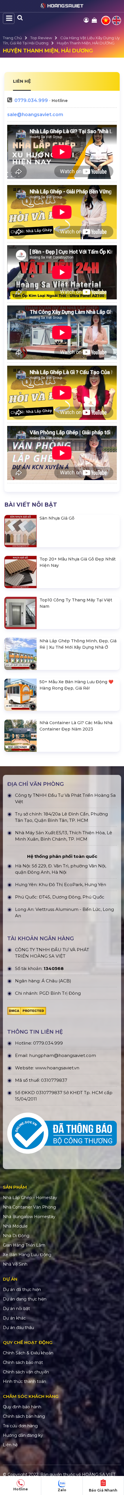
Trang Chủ (12, 37)
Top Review (41, 37)
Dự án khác (14, 1318)
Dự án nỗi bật (16, 1308)
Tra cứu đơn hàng (20, 1425)
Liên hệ (10, 1444)
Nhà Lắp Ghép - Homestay (30, 1197)
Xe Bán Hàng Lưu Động (27, 1254)
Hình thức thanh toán (24, 1381)
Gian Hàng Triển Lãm (24, 1245)
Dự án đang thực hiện (24, 1299)
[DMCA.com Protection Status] (26, 1012)
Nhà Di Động (16, 1235)
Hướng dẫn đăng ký (23, 1435)
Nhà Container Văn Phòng (29, 1207)
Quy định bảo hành (22, 1406)
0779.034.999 (31, 100)
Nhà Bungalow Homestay (29, 1216)
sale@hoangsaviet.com (35, 114)
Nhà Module (15, 1226)
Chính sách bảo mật (23, 1362)
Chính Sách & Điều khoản (28, 1353)
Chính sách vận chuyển (26, 1372)
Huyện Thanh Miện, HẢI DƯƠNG (85, 43)
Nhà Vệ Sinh (15, 1264)
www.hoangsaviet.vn (57, 1068)
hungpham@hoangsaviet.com (62, 1055)
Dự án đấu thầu (18, 1327)
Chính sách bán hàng (24, 1416)
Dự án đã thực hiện (22, 1289)
